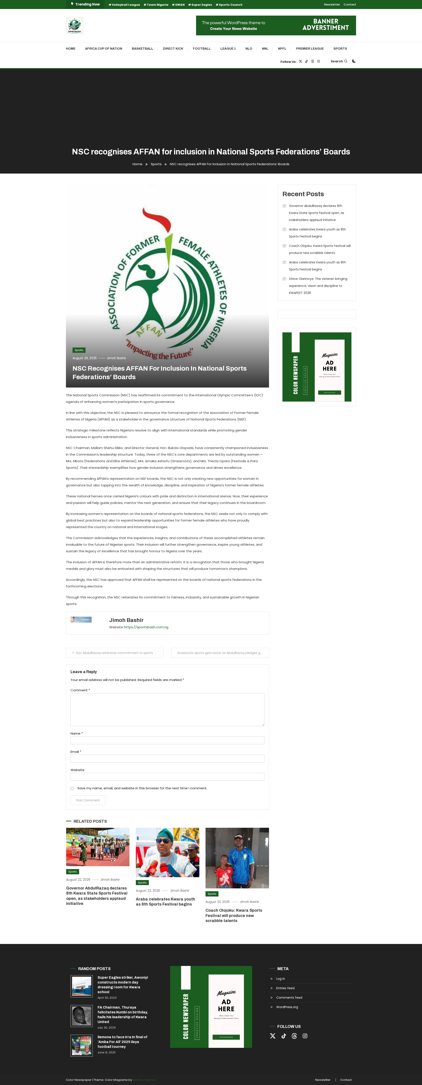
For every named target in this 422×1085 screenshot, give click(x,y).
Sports (340, 48)
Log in (280, 978)
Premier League (310, 48)
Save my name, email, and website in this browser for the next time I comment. (142, 788)
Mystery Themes (144, 1080)
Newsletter (332, 4)
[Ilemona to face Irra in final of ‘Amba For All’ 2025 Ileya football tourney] (82, 1046)
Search (337, 61)
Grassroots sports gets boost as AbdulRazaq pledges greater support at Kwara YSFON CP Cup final (223, 653)
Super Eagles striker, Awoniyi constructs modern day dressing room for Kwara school (123, 985)
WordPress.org (287, 1007)
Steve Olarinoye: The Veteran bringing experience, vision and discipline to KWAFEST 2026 (318, 286)
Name (77, 733)
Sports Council (230, 5)
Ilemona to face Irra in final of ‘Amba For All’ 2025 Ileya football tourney (122, 1042)
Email (76, 751)
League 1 (228, 48)
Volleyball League (126, 5)
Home (70, 48)
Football (202, 48)
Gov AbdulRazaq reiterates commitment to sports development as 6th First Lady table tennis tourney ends (120, 653)
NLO (249, 48)
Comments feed (289, 997)
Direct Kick (173, 48)
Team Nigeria (157, 5)
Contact (350, 4)
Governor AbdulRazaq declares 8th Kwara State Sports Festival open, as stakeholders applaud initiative (316, 213)
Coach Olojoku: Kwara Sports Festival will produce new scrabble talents (234, 915)
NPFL (282, 48)
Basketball (142, 48)
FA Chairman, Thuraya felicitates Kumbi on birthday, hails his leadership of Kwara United (123, 1014)
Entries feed (285, 988)
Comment (80, 690)
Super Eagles (201, 5)
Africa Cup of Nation (103, 48)
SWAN (180, 5)
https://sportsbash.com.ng (146, 627)
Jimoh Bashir (116, 358)
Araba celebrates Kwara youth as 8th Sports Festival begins (317, 233)
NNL (265, 48)
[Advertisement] (211, 108)
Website (77, 770)
